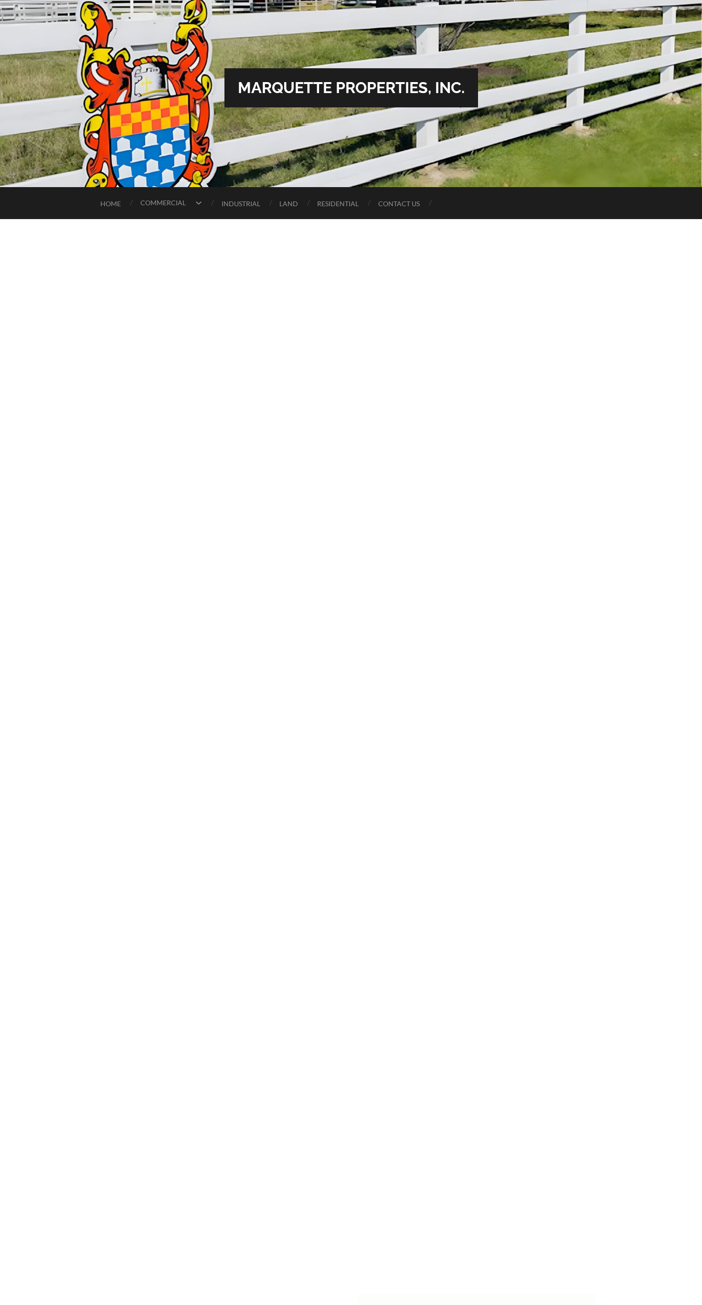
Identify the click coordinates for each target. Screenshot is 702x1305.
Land (288, 204)
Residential (338, 204)
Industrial (241, 204)
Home (110, 204)
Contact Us (399, 204)
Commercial (163, 203)
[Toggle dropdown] (199, 203)
